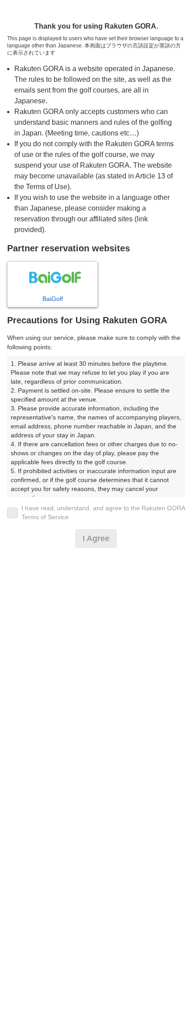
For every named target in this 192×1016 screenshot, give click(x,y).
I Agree (96, 538)
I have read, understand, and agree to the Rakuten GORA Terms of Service (103, 512)
